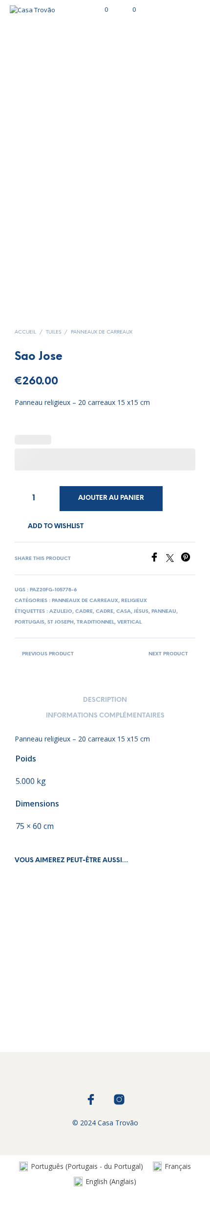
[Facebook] (157, 559)
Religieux (134, 601)
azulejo (60, 611)
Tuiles (53, 332)
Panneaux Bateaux (44, 993)
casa (123, 611)
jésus (141, 611)
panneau (163, 611)
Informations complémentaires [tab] (105, 716)
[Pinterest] (188, 559)
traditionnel (95, 622)
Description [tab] (105, 700)
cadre (84, 611)
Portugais (29, 622)
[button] (99, 10)
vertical (129, 622)
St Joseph (60, 622)
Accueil (25, 332)
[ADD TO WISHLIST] (93, 990)
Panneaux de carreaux (101, 332)
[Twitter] (173, 559)
